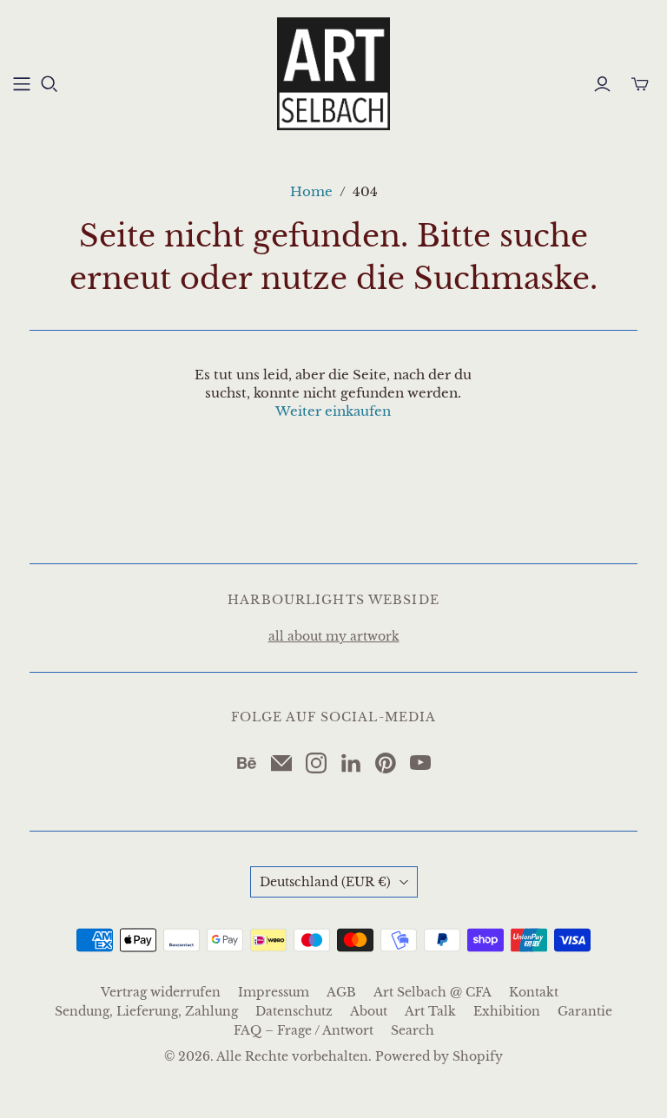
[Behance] (246, 763)
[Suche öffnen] (49, 84)
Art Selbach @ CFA (432, 992)
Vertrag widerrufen (161, 992)
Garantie (585, 1011)
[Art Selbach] (333, 73)
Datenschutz (294, 1011)
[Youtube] (420, 763)
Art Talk (430, 1011)
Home (311, 191)
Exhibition (506, 1011)
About (368, 1011)
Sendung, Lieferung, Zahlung (146, 1011)
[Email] (281, 763)
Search (412, 1030)
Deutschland (325, 882)
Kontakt (533, 992)
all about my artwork (334, 636)
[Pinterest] (385, 763)
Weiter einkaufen (333, 411)
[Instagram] (316, 763)
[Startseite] (21, 84)
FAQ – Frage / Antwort (303, 1030)
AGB (341, 992)
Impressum (273, 992)
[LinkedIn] (350, 763)
